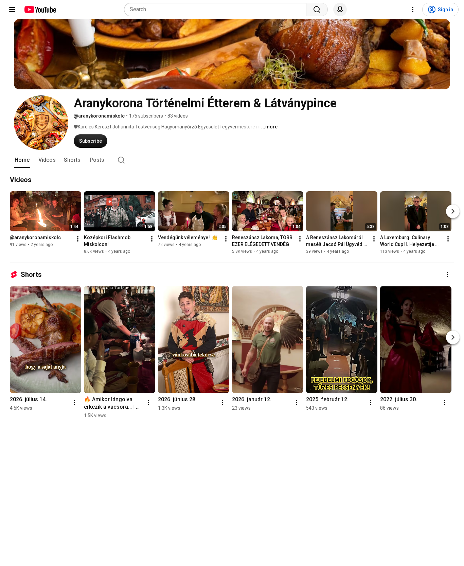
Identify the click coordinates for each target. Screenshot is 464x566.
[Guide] (12, 9)
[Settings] (413, 9)
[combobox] (217, 9)
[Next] (453, 211)
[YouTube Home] (40, 9)
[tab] (22, 160)
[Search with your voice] (340, 9)
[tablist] (232, 160)
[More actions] (78, 239)
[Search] (317, 9)
